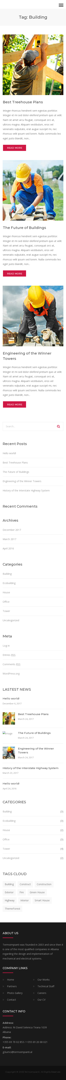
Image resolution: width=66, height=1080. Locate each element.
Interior (24, 900)
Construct (25, 884)
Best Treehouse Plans (23, 102)
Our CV (41, 999)
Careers (41, 993)
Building (7, 573)
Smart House (42, 900)
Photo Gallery (15, 993)
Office (6, 601)
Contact (11, 999)
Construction (44, 884)
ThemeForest (12, 908)
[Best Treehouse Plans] (33, 64)
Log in (6, 645)
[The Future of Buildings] (33, 190)
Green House (37, 892)
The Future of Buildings (24, 228)
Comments (11, 664)
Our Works (43, 979)
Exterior (9, 892)
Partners (12, 986)
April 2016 (8, 548)
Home (10, 979)
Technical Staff (45, 986)
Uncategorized (11, 620)
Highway (9, 900)
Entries (9, 655)
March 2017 (9, 539)
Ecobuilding (9, 583)
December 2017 (12, 529)
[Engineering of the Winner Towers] (33, 315)
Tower (6, 611)
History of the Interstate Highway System (26, 490)
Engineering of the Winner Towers (22, 481)
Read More (14, 147)
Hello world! (9, 453)
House (6, 592)
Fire (22, 892)
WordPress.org (11, 673)
